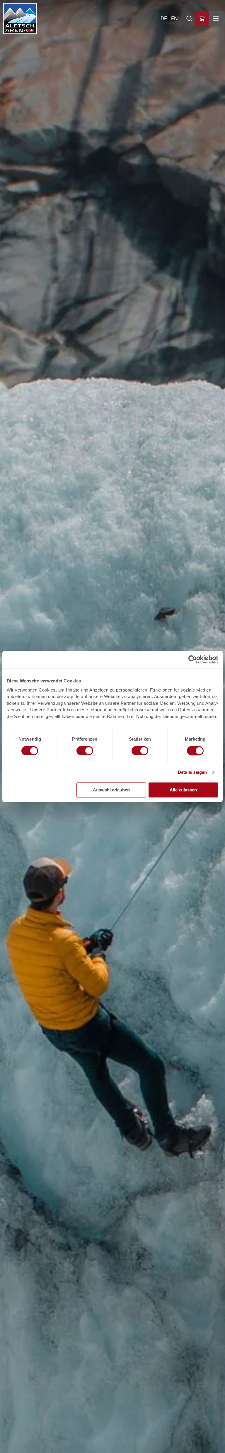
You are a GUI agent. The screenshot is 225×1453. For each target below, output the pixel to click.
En (174, 18)
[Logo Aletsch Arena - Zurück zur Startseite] (20, 18)
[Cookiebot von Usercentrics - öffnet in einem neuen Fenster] (192, 659)
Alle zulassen (183, 790)
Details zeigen (192, 772)
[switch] (84, 750)
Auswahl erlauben (111, 790)
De (164, 18)
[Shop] (202, 18)
